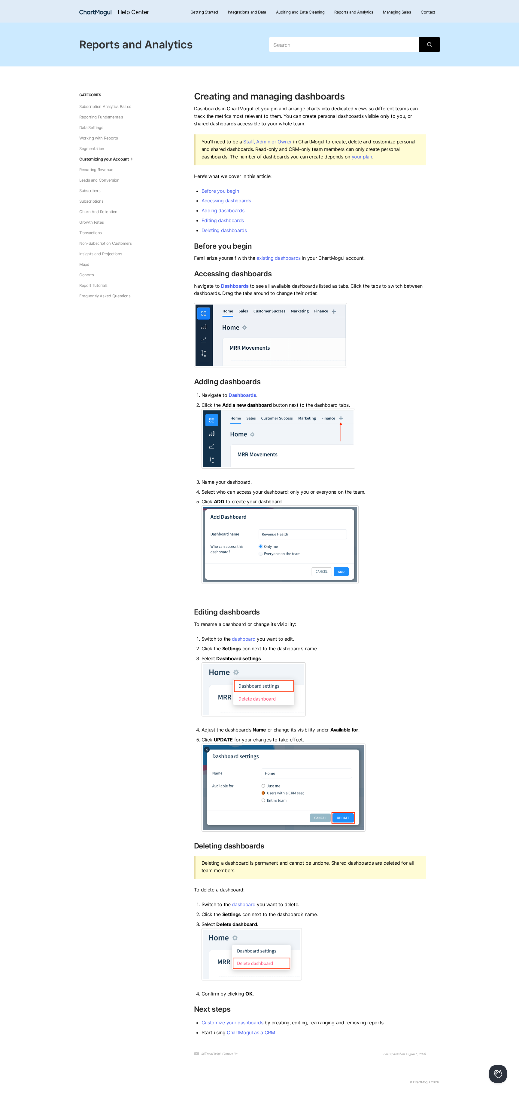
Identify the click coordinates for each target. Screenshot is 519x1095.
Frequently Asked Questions (105, 295)
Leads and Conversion (99, 180)
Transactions (90, 232)
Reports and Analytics (353, 12)
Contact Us (230, 1053)
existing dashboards (278, 258)
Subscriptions (91, 201)
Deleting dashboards (224, 230)
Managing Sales (397, 12)
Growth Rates (91, 222)
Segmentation (91, 148)
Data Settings (91, 127)
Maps (84, 264)
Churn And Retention (98, 211)
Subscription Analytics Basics (105, 106)
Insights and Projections (100, 253)
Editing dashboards (223, 220)
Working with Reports (98, 138)
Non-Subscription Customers (105, 243)
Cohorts (86, 274)
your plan (362, 157)
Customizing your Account (104, 159)
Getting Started (204, 12)
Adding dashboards (223, 210)
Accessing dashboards (226, 201)
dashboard (243, 639)
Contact (428, 12)
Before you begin (220, 191)
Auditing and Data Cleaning (300, 12)
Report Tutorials (93, 285)
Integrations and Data (247, 12)
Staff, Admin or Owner (267, 142)
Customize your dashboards (232, 1023)
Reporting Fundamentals (101, 117)
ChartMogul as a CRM (251, 1032)
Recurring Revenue (96, 169)
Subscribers (89, 190)
